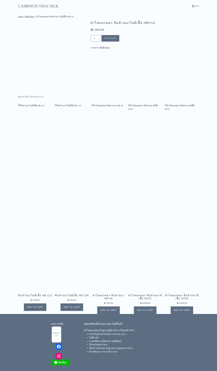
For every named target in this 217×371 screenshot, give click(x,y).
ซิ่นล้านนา (30, 16)
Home (20, 16)
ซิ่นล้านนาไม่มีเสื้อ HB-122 (35, 295)
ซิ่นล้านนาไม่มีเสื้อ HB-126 (72, 295)
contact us (56, 334)
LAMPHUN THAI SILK (38, 6)
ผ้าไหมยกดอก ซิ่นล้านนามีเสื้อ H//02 (182, 297)
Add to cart (110, 38)
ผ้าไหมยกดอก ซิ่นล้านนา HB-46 (108, 297)
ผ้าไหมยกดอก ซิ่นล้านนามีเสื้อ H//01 (145, 297)
